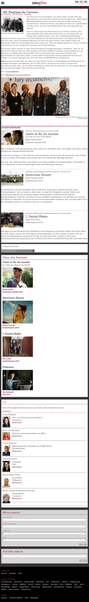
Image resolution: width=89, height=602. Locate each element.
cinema (14, 584)
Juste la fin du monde (42, 134)
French (85, 1)
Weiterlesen (17, 423)
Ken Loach (35, 220)
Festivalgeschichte (24, 251)
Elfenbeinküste (18, 448)
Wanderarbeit (47, 587)
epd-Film (4, 598)
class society (35, 587)
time (61, 584)
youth (82, 584)
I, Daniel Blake (37, 216)
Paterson (8, 366)
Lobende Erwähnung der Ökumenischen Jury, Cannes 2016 (48, 172)
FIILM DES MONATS (16, 598)
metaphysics (5, 584)
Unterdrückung (6, 582)
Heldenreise (55, 582)
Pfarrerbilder (5, 587)
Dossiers (4, 573)
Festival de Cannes (10, 246)
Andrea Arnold (37, 178)
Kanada (38, 142)
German (81, 1)
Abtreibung (40, 582)
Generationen (26, 589)
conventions (18, 582)
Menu (2, 3)
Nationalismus (59, 587)
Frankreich (30, 142)
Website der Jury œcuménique (18, 75)
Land (4, 537)
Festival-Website (12, 71)
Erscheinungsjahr (9, 524)
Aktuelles (12, 573)
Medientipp (34, 598)
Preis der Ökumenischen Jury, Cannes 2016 (42, 131)
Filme (20, 573)
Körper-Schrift (29, 582)
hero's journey (14, 589)
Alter (75, 584)
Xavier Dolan (36, 140)
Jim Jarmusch (8, 392)
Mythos (14, 587)
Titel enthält (7, 517)
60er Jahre (54, 584)
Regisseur (6, 530)
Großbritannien (32, 181)
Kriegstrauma (24, 587)
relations (65, 582)
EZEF (26, 598)
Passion (37, 584)
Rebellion (23, 584)
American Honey (38, 175)
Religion (69, 587)
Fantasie (46, 584)
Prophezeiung (75, 582)
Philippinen (17, 480)
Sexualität (77, 587)
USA (4, 395)
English (76, 1)
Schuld (30, 584)
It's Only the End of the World (16, 265)
